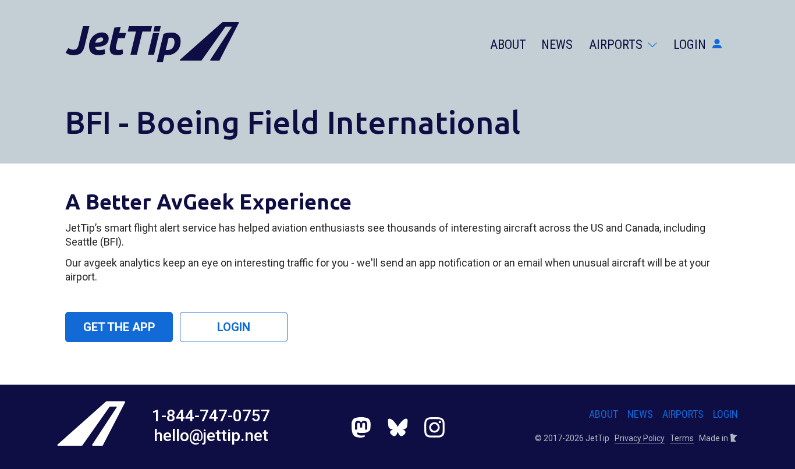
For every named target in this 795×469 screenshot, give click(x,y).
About (508, 44)
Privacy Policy (640, 438)
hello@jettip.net (211, 435)
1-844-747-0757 (211, 415)
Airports (617, 44)
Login (691, 44)
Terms (682, 438)
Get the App (119, 327)
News (557, 44)
